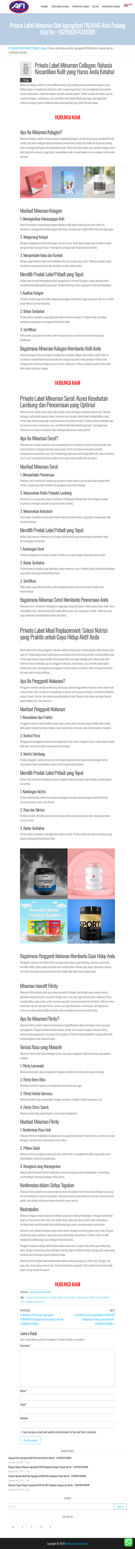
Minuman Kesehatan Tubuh (40, 1292)
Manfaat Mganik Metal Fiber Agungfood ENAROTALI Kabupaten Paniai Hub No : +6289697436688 (47, 1476)
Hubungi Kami (111, 6)
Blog (95, 6)
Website (24, 1418)
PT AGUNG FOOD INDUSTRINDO (23, 48)
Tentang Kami (60, 6)
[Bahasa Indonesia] (130, 5)
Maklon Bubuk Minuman (76, 1543)
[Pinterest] (31, 1526)
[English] (126, 5)
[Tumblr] (50, 1526)
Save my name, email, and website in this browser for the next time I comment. (59, 1432)
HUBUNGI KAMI (67, 1284)
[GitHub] (41, 1526)
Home (44, 6)
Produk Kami (80, 6)
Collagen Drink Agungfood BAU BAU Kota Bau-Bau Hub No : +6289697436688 (39, 1458)
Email (23, 1404)
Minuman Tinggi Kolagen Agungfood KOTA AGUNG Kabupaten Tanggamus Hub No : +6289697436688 (48, 1485)
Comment (25, 1345)
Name (23, 1391)
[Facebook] (22, 1526)
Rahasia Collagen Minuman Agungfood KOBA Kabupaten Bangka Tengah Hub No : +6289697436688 (48, 1467)
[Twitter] (13, 1526)
